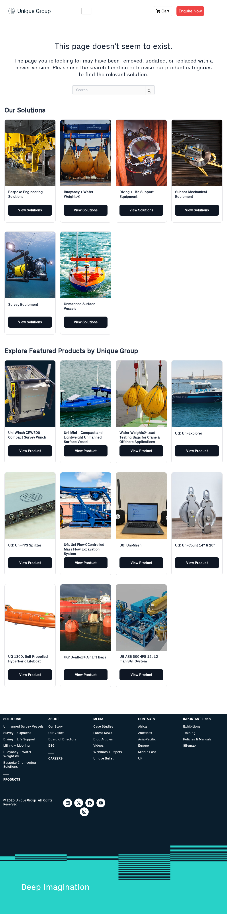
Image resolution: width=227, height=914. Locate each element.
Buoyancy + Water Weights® (17, 754)
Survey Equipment (17, 733)
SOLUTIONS (12, 719)
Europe (143, 746)
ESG (51, 746)
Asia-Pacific (147, 739)
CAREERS (55, 758)
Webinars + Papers (107, 752)
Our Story (55, 726)
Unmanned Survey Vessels (23, 726)
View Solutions (30, 210)
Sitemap (189, 746)
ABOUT (53, 719)
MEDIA (98, 719)
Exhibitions (192, 726)
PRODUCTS (11, 779)
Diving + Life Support (19, 739)
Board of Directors (62, 739)
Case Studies (103, 726)
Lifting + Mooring (16, 746)
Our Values (56, 733)
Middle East (147, 752)
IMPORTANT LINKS (197, 719)
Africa (142, 726)
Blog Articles (103, 739)
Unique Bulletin (105, 758)
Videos (98, 746)
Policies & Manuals (197, 739)
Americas (145, 733)
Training (189, 733)
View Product (30, 451)
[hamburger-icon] (86, 11)
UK (140, 758)
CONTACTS (146, 719)
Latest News (102, 733)
